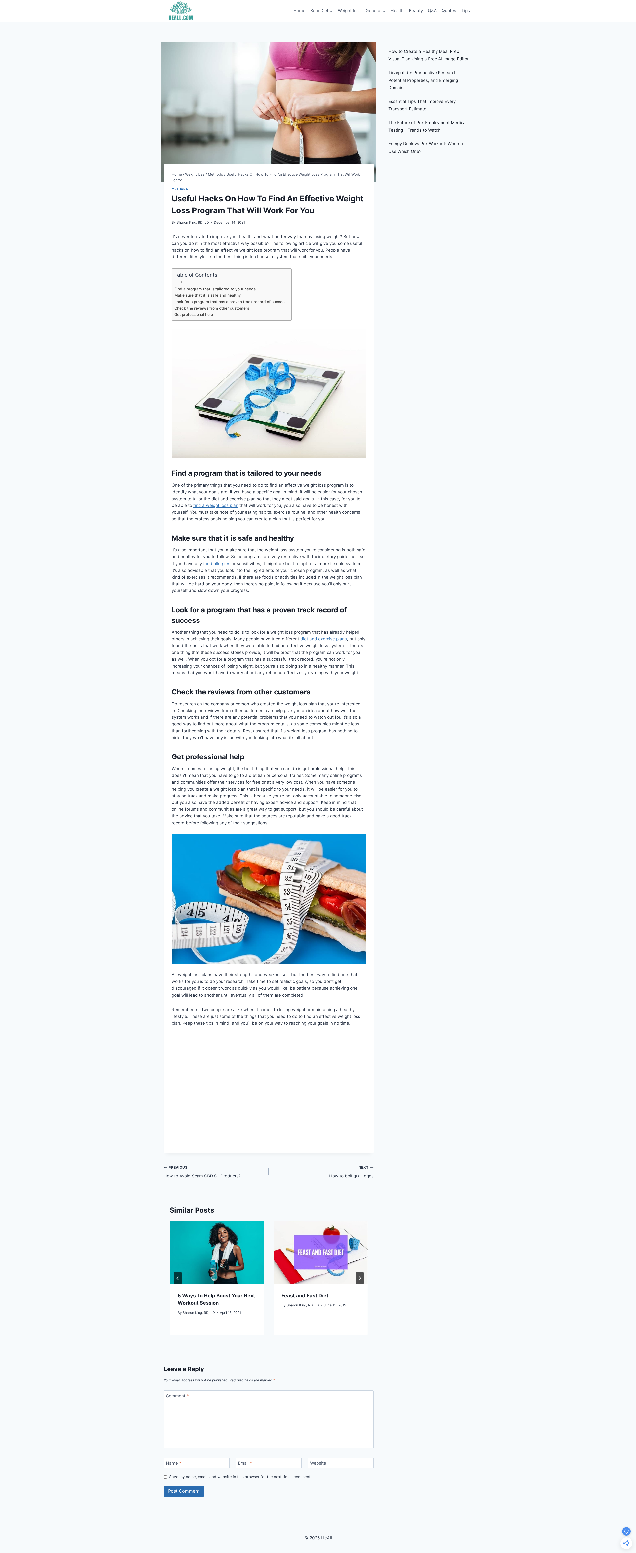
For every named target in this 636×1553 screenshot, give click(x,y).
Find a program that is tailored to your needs (215, 289)
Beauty (416, 10)
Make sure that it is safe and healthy (207, 295)
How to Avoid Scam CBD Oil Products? (202, 1171)
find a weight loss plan (215, 505)
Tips (465, 10)
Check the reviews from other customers (212, 308)
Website (318, 1463)
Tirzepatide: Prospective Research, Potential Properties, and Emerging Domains (423, 80)
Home (299, 10)
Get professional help (193, 314)
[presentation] (217, 1252)
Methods (180, 189)
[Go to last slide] (178, 1278)
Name (173, 1463)
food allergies (216, 563)
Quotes (449, 10)
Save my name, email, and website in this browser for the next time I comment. (240, 1476)
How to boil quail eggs (351, 1171)
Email (245, 1463)
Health (397, 10)
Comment (177, 1395)
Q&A (432, 10)
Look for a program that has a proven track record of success (230, 301)
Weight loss (349, 10)
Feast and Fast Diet (304, 1296)
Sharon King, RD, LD (193, 222)
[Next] (360, 1278)
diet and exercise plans (323, 638)
